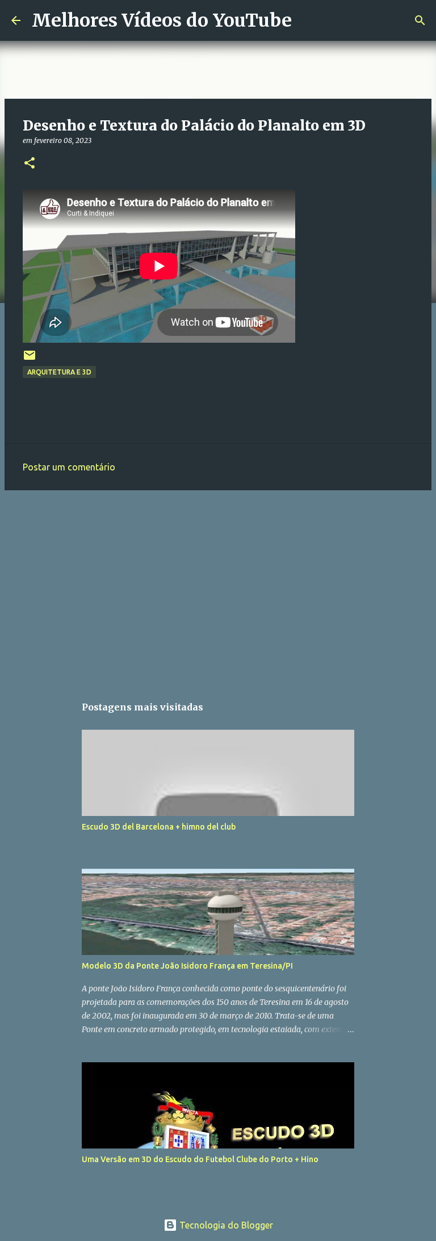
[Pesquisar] (308, 20)
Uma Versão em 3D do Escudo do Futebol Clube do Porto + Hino (200, 1159)
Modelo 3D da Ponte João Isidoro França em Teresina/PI (187, 965)
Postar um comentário (69, 467)
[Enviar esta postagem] (29, 359)
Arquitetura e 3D (59, 372)
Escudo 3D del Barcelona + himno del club (159, 826)
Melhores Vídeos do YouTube (162, 20)
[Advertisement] (218, 586)
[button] (29, 163)
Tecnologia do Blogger (225, 1225)
